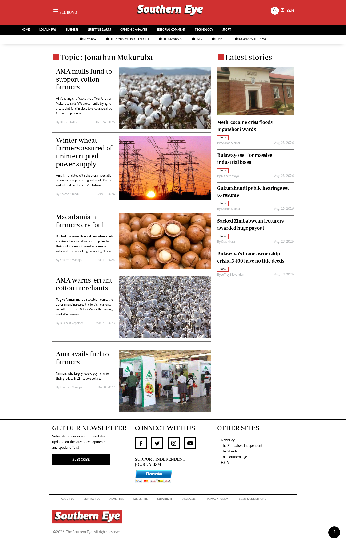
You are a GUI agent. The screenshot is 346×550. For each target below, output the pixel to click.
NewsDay (89, 39)
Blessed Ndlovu (69, 122)
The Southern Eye (234, 457)
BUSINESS (72, 29)
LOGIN (289, 11)
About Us (67, 499)
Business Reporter (71, 323)
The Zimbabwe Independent (129, 39)
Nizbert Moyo (230, 176)
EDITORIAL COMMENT (171, 29)
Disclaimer (189, 499)
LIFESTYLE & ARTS (99, 29)
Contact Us (92, 499)
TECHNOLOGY (204, 29)
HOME (26, 29)
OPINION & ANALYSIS (133, 29)
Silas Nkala (228, 242)
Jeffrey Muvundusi (232, 275)
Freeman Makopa (71, 260)
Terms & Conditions (251, 499)
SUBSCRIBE (81, 460)
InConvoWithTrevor (252, 39)
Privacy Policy (217, 499)
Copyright (164, 499)
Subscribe (140, 499)
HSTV (199, 39)
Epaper (220, 39)
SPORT (226, 29)
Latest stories (248, 57)
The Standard (172, 39)
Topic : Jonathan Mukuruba (106, 57)
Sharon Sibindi (69, 194)
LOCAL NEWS (47, 29)
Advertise (116, 499)
